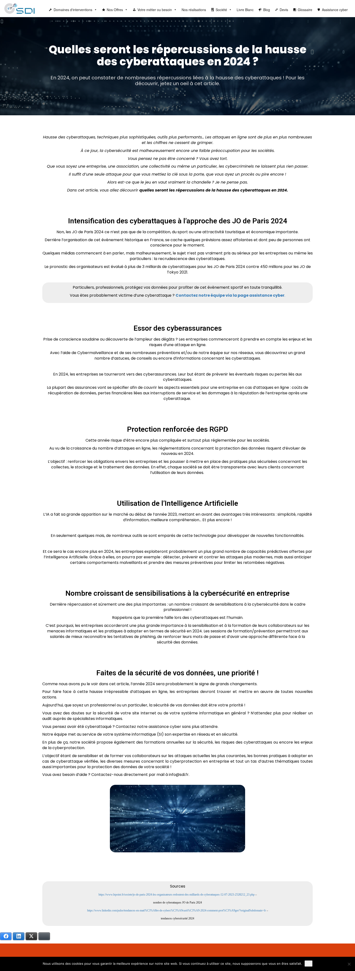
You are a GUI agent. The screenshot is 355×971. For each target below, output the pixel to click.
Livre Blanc (245, 9)
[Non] (349, 964)
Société (221, 9)
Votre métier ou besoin (154, 9)
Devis (284, 9)
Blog (266, 9)
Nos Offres (115, 9)
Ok (308, 963)
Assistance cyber (335, 9)
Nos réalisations (194, 9)
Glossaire (305, 9)
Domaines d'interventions (73, 9)
